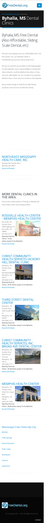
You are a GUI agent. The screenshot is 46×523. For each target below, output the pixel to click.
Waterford (6, 466)
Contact (38, 520)
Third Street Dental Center (18, 301)
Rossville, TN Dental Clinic (7, 223)
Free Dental (6, 14)
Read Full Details (8, 168)
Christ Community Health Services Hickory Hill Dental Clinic (21, 259)
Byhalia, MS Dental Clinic (11, 163)
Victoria (5, 460)
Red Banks (6, 455)
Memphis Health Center (20, 384)
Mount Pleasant (8, 443)
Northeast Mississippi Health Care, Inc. (19, 158)
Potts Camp (6, 449)
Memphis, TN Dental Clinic (7, 266)
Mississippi (15, 14)
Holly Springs (7, 438)
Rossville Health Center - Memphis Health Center (21, 217)
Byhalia (5, 432)
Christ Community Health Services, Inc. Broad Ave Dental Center (22, 343)
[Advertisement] (23, 120)
